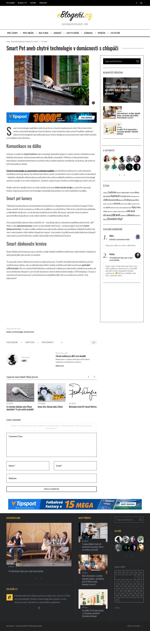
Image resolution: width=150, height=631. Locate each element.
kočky (8, 331)
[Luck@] (141, 547)
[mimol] (129, 167)
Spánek (113, 207)
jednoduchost (135, 196)
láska (133, 200)
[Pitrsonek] (107, 167)
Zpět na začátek (133, 626)
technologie (17, 331)
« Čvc (117, 607)
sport (108, 207)
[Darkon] (129, 159)
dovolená (107, 196)
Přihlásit (43, 3)
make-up (105, 204)
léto (137, 200)
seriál (137, 204)
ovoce (117, 203)
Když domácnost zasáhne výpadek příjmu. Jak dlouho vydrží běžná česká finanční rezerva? (128, 115)
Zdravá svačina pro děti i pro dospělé (71, 356)
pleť (122, 204)
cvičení (131, 193)
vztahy (115, 211)
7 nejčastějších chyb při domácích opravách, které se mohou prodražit (121, 89)
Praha (125, 204)
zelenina (123, 215)
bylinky (112, 192)
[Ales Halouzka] (114, 167)
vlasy (105, 211)
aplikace (105, 192)
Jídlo (106, 199)
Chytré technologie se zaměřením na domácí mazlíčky (30, 170)
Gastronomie (13, 566)
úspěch (137, 215)
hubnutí (115, 196)
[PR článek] (107, 159)
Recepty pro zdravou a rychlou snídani (24, 571)
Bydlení (21, 42)
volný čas (109, 211)
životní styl (29, 331)
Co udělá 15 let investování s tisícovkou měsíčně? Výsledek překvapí (127, 131)
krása (127, 199)
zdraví (115, 215)
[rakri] (122, 159)
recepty (133, 204)
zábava (131, 215)
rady (129, 204)
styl (120, 207)
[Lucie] (137, 159)
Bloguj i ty (22, 3)
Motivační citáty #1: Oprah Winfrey (83, 406)
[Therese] (122, 167)
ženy (105, 219)
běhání (119, 193)
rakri (24, 360)
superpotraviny (126, 207)
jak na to (127, 196)
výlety (119, 211)
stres (117, 207)
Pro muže (34, 42)
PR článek (10, 3)
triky (138, 207)
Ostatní (27, 42)
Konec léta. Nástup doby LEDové (50, 406)
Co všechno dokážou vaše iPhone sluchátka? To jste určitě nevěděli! (20, 408)
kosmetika (114, 199)
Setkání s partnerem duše (119, 239)
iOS (121, 196)
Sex (104, 207)
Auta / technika (12, 42)
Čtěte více (60, 366)
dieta (137, 192)
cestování (125, 192)
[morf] (114, 159)
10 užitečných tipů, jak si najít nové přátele (121, 259)
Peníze (119, 111)
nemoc (111, 204)
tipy (134, 207)
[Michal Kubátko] (137, 167)
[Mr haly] (141, 539)
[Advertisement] (51, 303)
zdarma (123, 211)
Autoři (33, 3)
